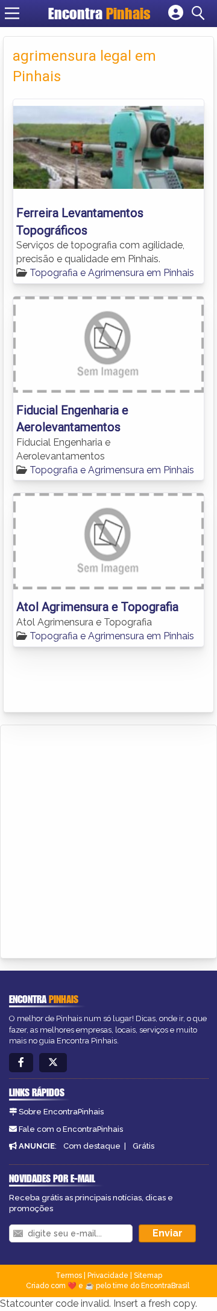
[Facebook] (21, 1063)
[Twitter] (53, 1063)
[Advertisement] (108, 839)
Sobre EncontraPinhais (61, 1111)
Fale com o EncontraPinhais (71, 1129)
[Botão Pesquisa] (200, 13)
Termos (68, 1275)
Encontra (99, 13)
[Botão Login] (175, 13)
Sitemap (148, 1275)
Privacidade (107, 1275)
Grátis (143, 1145)
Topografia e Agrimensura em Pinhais (112, 272)
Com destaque (92, 1145)
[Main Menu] (12, 13)
